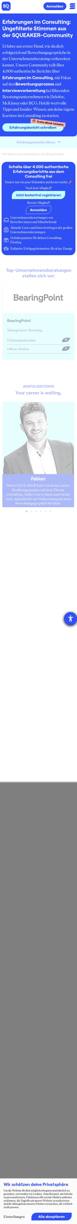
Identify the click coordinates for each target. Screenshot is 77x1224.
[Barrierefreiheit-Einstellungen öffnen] (70, 618)
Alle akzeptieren (51, 1216)
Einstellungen (14, 1217)
